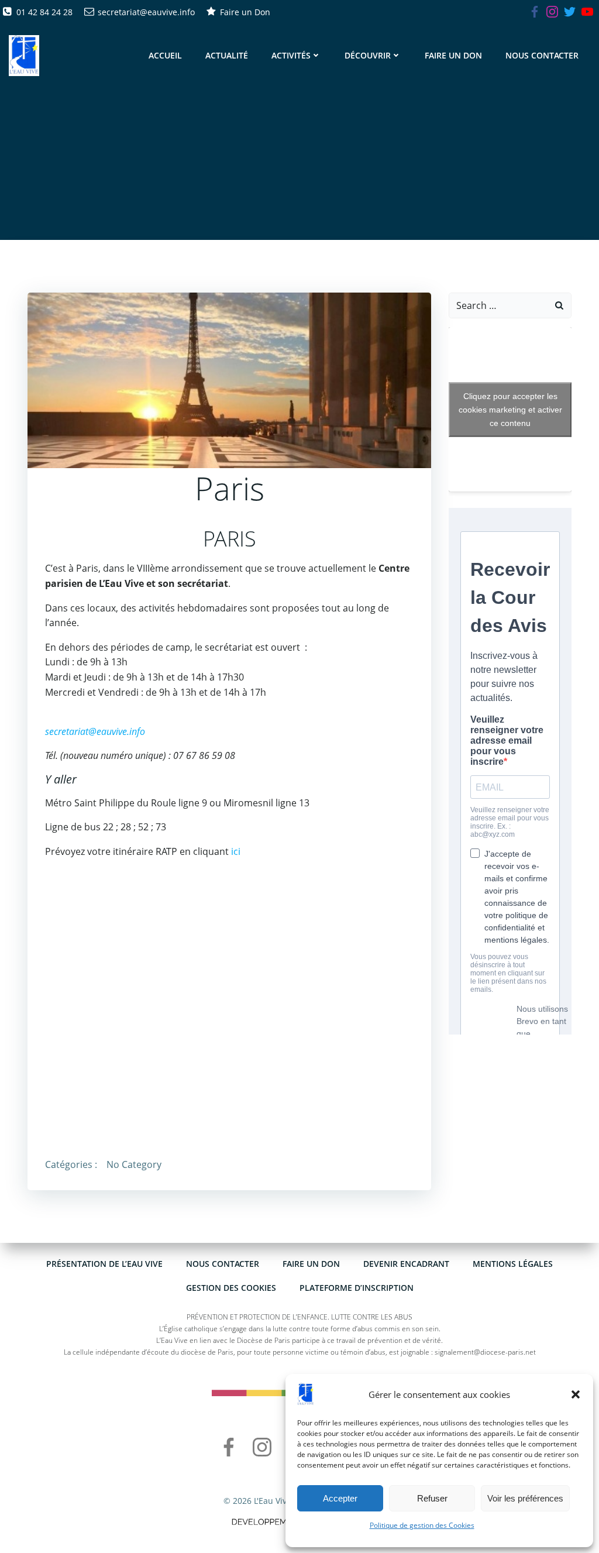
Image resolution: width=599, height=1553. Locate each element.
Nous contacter (542, 55)
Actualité (226, 55)
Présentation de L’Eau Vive (104, 1263)
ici (235, 851)
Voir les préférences (525, 1498)
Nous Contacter (222, 1263)
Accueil (165, 55)
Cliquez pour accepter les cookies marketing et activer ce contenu (510, 409)
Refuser (432, 1498)
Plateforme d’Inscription (357, 1287)
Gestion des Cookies (231, 1287)
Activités (291, 55)
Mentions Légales (513, 1263)
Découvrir (368, 55)
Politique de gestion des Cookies (422, 1525)
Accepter (340, 1498)
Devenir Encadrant (406, 1263)
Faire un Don (453, 55)
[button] (575, 1394)
